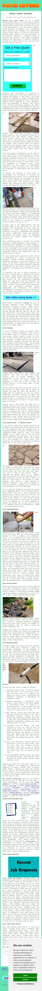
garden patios (17, 827)
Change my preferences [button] (25, 984)
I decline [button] (25, 979)
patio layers (14, 32)
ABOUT (26, 10)
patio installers (25, 108)
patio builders (12, 156)
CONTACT (31, 10)
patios (28, 291)
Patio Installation (8, 970)
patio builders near (32, 902)
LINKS (22, 10)
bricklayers (16, 787)
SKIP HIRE (12, 785)
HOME (19, 10)
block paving (35, 792)
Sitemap (4, 968)
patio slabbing (18, 837)
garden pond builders (10, 790)
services (26, 795)
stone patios (30, 841)
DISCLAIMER (37, 10)
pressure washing (15, 792)
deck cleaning (25, 789)
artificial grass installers (21, 794)
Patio (4, 302)
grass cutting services (28, 783)
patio (25, 183)
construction (18, 133)
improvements (13, 782)
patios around (8, 822)
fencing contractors (32, 785)
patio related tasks (32, 844)
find (8, 927)
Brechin (26, 302)
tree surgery (32, 790)
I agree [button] (25, 975)
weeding (5, 795)
